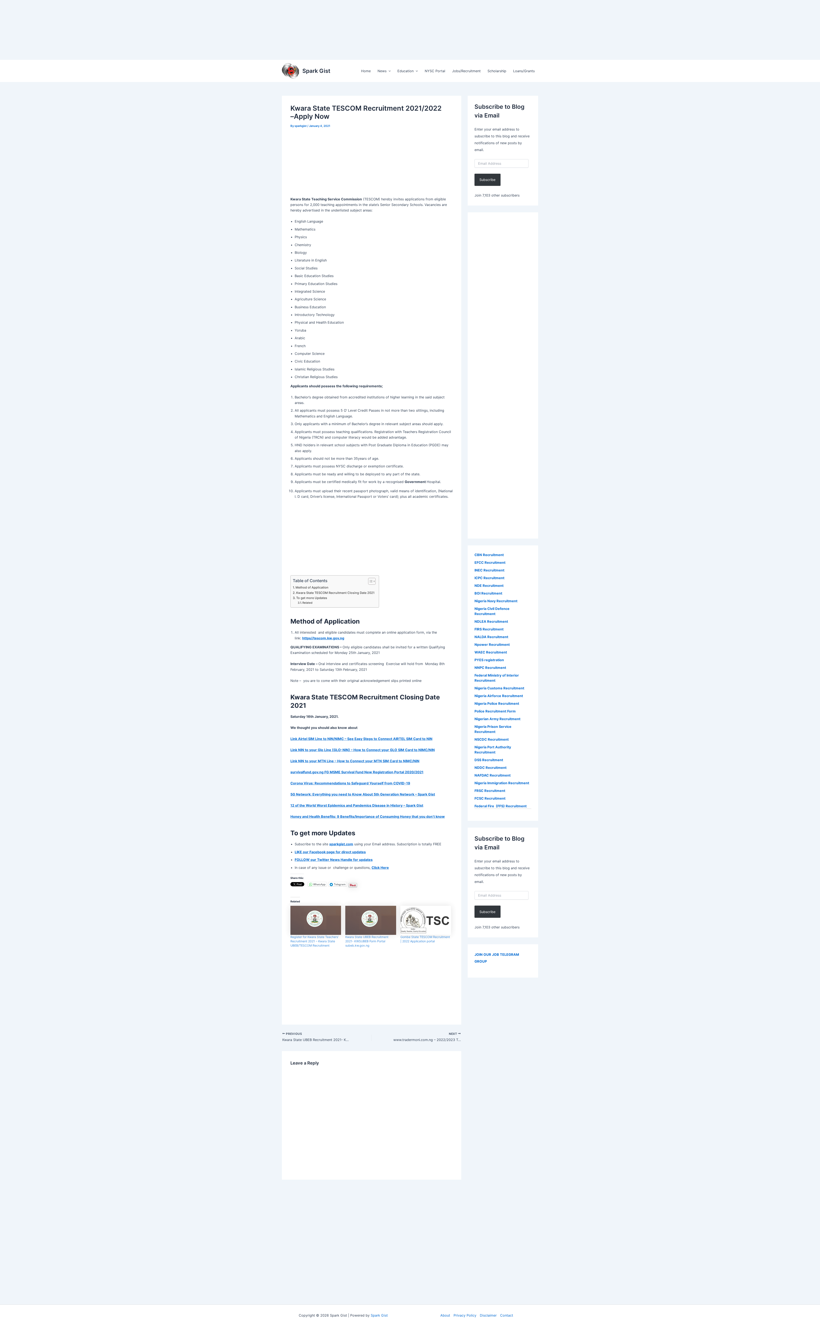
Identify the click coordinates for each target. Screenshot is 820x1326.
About (445, 1315)
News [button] (382, 71)
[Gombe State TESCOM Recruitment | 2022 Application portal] (425, 920)
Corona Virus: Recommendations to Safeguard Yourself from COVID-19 (350, 783)
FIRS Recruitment (489, 629)
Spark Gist (316, 71)
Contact (506, 1315)
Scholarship (497, 71)
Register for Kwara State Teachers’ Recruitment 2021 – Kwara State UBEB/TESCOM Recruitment (314, 941)
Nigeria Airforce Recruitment (498, 696)
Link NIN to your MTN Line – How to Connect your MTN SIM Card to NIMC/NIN (354, 761)
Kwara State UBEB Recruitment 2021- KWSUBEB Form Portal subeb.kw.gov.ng (366, 941)
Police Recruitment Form (495, 711)
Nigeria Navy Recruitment (495, 601)
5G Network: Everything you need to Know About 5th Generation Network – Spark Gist (362, 794)
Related (307, 602)
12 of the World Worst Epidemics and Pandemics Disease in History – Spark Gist (356, 805)
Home (366, 71)
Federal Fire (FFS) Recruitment (500, 806)
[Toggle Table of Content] (370, 581)
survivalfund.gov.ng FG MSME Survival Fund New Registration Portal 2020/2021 (356, 772)
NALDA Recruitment (491, 637)
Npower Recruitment (492, 644)
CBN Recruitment (489, 555)
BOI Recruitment (488, 593)
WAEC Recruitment (490, 652)
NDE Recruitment (489, 585)
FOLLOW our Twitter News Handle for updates (334, 860)
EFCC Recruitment (489, 562)
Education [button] (405, 71)
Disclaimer (488, 1315)
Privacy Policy (465, 1315)
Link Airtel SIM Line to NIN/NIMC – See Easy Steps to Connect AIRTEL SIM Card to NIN (361, 739)
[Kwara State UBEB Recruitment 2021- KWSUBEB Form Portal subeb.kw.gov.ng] (370, 920)
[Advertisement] (128, 30)
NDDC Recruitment (490, 767)
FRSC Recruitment (489, 791)
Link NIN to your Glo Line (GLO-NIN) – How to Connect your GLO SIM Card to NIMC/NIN (362, 750)
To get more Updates (311, 598)
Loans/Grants (524, 71)
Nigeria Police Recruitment (496, 703)
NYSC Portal (435, 71)
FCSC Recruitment (489, 798)
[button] (389, 71)
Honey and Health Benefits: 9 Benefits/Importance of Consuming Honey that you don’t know (367, 816)
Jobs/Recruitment (466, 71)
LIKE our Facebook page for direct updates (330, 852)
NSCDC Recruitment (491, 739)
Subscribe (487, 180)
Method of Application (312, 587)
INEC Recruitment (489, 570)
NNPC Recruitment (490, 667)
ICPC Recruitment (489, 578)
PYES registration (489, 660)
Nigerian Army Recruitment (497, 719)
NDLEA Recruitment (491, 621)
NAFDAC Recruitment (492, 775)
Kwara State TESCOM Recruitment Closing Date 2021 (335, 593)
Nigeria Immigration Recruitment (501, 783)
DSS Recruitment (488, 760)
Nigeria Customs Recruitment (499, 688)
